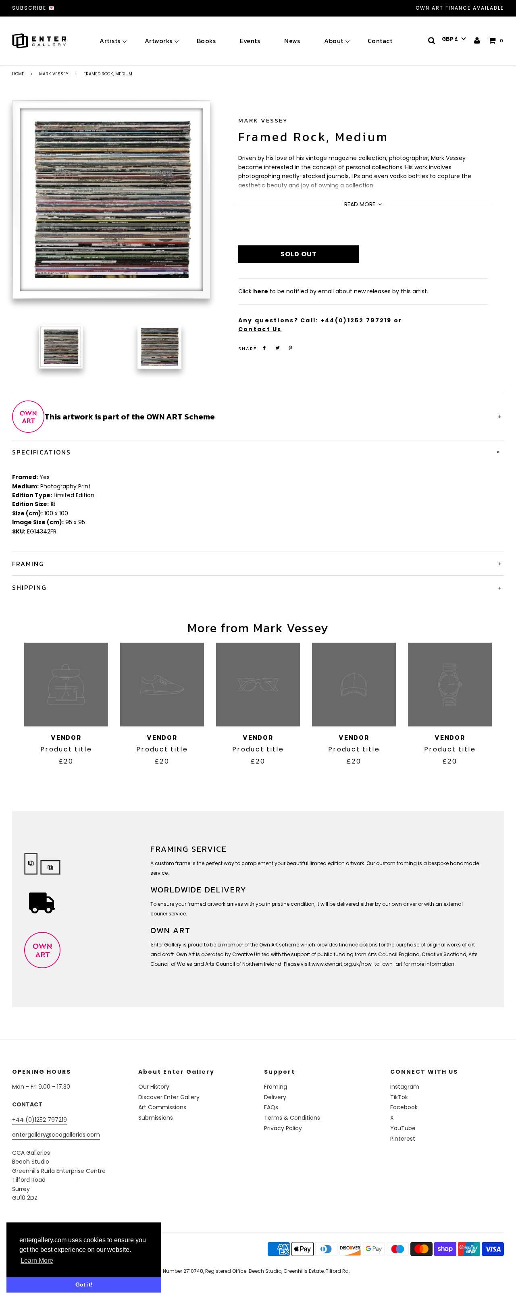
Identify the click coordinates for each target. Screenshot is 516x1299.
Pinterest (402, 1139)
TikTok (399, 1097)
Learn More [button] (37, 1260)
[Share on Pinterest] (290, 348)
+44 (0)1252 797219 (39, 1120)
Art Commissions (162, 1107)
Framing (275, 1087)
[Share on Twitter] (277, 348)
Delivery (275, 1097)
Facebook (404, 1107)
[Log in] (477, 40)
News (292, 40)
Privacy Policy (283, 1128)
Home (18, 74)
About (333, 40)
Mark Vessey (54, 74)
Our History (153, 1087)
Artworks (159, 40)
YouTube (403, 1128)
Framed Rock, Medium (313, 137)
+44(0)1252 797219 (356, 320)
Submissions (155, 1118)
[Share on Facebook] (264, 348)
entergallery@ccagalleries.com (56, 1135)
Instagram (404, 1087)
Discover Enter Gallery (169, 1097)
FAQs (271, 1107)
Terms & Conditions (292, 1118)
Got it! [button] (84, 1284)
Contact (380, 40)
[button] (454, 39)
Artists (110, 40)
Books (206, 40)
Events (250, 40)
